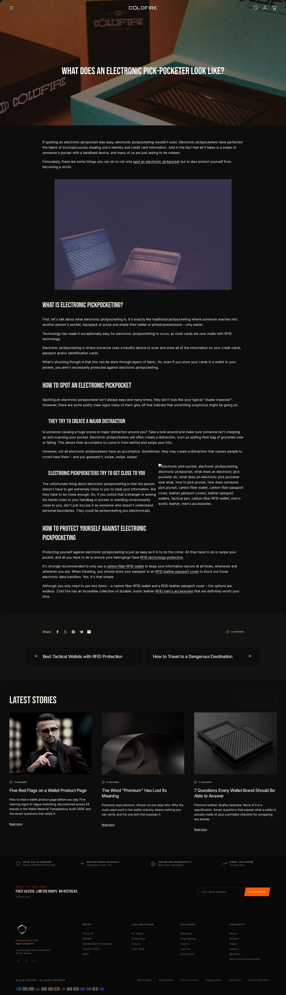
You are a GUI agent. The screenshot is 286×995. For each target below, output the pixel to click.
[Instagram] (18, 960)
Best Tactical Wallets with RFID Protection (82, 656)
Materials (186, 933)
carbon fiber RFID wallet (125, 566)
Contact (234, 938)
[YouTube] (33, 960)
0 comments (237, 631)
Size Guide (187, 953)
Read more (15, 824)
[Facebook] (25, 960)
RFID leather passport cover (177, 571)
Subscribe (257, 892)
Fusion (136, 943)
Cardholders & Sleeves (97, 943)
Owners (234, 948)
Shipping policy (213, 980)
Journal (185, 948)
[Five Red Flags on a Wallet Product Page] (50, 743)
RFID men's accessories (174, 591)
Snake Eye (138, 938)
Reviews (234, 953)
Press (233, 943)
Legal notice (235, 980)
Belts (86, 953)
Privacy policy (166, 980)
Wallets (87, 938)
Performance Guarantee (244, 959)
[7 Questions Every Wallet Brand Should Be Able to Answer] (235, 743)
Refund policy (144, 980)
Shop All (88, 933)
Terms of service (189, 980)
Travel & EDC (91, 948)
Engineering (188, 938)
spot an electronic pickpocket (156, 162)
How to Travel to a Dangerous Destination (193, 656)
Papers (184, 943)
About (233, 933)
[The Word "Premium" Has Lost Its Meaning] (143, 743)
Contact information (258, 980)
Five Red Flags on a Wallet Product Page (47, 790)
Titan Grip (138, 948)
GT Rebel (137, 933)
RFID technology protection (161, 557)
